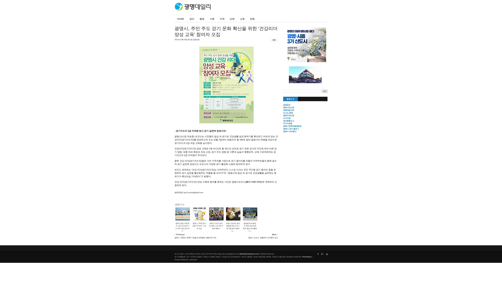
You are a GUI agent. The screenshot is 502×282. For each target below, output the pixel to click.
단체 (232, 19)
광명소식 (290, 99)
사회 (212, 19)
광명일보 (286, 105)
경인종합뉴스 (288, 121)
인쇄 (274, 40)
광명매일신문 (288, 110)
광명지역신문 (288, 115)
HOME (180, 19)
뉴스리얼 (286, 118)
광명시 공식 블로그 (291, 129)
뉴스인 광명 (288, 113)
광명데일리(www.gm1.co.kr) (249, 254)
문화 (252, 19)
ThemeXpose (307, 257)
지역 (222, 19)
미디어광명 (287, 123)
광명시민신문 (288, 107)
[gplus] (322, 254)
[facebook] (318, 254)
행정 (202, 19)
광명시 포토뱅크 (289, 131)
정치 (192, 19)
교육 (242, 19)
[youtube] (327, 254)
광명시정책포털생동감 (292, 126)
